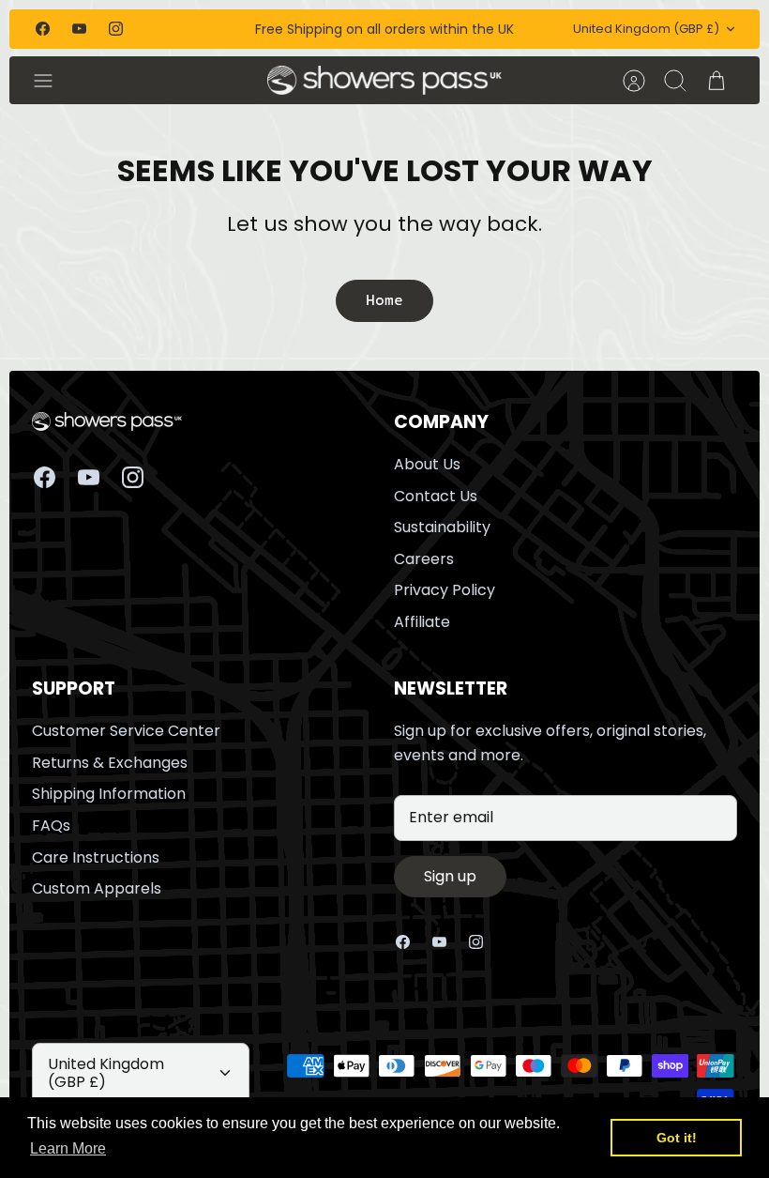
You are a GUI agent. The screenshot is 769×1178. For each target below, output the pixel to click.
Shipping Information (109, 793)
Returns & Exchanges (110, 762)
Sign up (450, 876)
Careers (424, 559)
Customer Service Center (126, 731)
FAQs (51, 825)
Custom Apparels (96, 888)
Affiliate (422, 622)
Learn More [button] (68, 1148)
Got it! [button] (676, 1137)
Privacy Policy (444, 590)
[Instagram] (116, 28)
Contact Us (435, 496)
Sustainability (442, 527)
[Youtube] (79, 28)
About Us (427, 464)
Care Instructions (95, 857)
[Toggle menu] (52, 80)
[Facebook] (42, 28)
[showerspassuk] (385, 80)
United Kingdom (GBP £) (646, 29)
